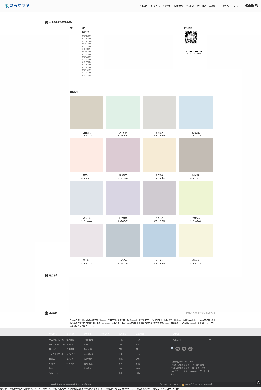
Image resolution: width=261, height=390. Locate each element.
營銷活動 (178, 5)
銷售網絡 (201, 5)
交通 (86, 344)
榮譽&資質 (70, 354)
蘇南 (121, 363)
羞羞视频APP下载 (125, 388)
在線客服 (224, 5)
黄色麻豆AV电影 (172, 388)
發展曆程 (70, 349)
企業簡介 (70, 339)
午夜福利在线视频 (75, 388)
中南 (121, 344)
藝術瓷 (52, 368)
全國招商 (190, 5)
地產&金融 (88, 339)
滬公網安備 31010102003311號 (198, 384)
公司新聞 (70, 363)
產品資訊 (143, 5)
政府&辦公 (88, 349)
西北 (121, 349)
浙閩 (121, 373)
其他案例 (87, 368)
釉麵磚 (52, 363)
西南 (121, 368)
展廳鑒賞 (213, 5)
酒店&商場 (88, 354)
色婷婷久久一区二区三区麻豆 (35, 388)
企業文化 (70, 358)
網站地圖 (4, 388)
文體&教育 (88, 358)
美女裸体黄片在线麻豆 (58, 388)
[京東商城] (256, 7)
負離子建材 (53, 373)
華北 (121, 339)
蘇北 (121, 358)
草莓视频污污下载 (91, 388)
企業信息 (155, 5)
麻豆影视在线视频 (56, 339)
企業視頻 (70, 344)
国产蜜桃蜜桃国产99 (141, 388)
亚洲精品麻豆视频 (15, 388)
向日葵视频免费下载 (108, 388)
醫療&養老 (88, 363)
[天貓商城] (252, 5)
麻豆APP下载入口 (56, 354)
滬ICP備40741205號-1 (169, 384)
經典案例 (167, 5)
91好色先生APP (157, 388)
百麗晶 (52, 358)
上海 (121, 354)
